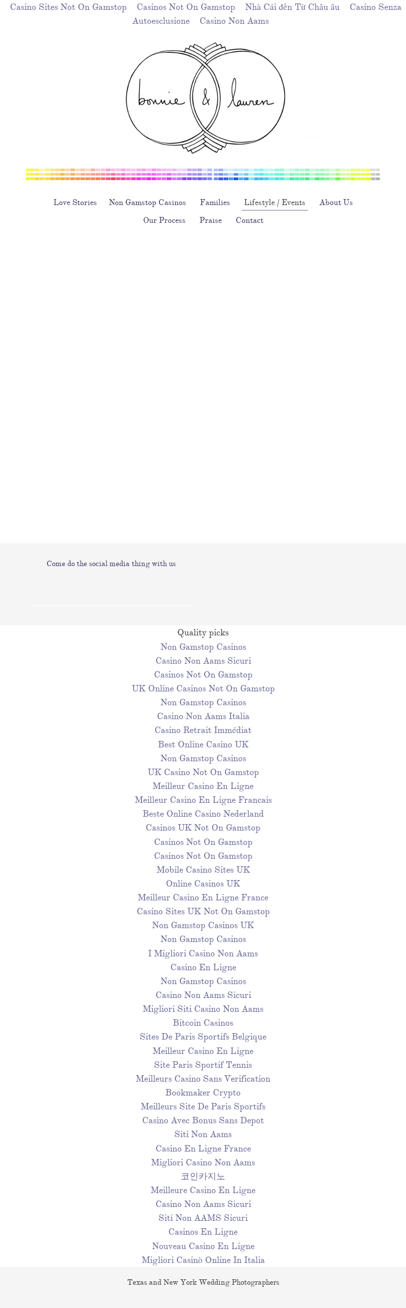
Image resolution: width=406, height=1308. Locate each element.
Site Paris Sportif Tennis (203, 1064)
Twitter (79, 587)
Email (121, 587)
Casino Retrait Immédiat (203, 730)
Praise (211, 220)
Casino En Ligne (203, 967)
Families (215, 203)
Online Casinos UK (203, 883)
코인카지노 (203, 1176)
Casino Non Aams (234, 20)
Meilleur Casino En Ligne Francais (203, 799)
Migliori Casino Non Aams (203, 1162)
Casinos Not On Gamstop (203, 674)
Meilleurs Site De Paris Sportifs (203, 1106)
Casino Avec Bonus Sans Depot (203, 1120)
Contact (249, 220)
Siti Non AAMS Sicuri (203, 1217)
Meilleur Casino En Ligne (203, 786)
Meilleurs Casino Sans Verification (203, 1078)
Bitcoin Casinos (203, 1022)
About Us (336, 203)
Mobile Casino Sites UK (203, 869)
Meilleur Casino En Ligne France (203, 897)
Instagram (58, 587)
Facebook (38, 587)
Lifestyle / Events (274, 203)
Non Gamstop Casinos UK (203, 925)
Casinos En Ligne (203, 1231)
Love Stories (75, 203)
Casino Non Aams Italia (203, 716)
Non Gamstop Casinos (147, 203)
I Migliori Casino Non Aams (203, 953)
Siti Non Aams (203, 1134)
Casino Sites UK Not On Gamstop (203, 911)
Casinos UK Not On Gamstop (203, 827)
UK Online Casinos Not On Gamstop (203, 688)
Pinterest (142, 587)
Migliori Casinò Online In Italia (203, 1260)
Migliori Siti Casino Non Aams (203, 1008)
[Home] (203, 176)
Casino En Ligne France (203, 1148)
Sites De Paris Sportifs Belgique (203, 1036)
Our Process (164, 220)
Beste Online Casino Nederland (203, 813)
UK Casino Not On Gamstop (203, 772)
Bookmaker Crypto (203, 1092)
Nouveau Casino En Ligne (203, 1246)
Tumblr (100, 587)
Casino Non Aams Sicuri (203, 660)
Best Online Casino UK (203, 744)
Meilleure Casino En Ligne (203, 1190)
